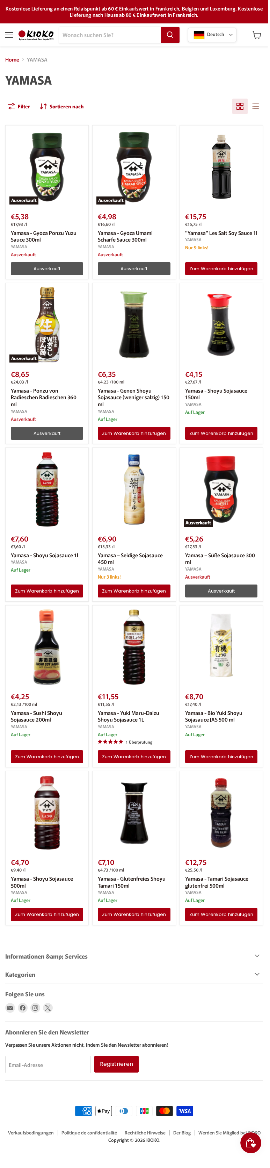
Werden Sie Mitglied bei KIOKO (229, 1132)
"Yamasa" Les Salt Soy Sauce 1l (221, 232)
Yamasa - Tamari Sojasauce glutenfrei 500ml (216, 882)
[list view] (255, 106)
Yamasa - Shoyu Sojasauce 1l (44, 555)
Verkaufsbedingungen (31, 1132)
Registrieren (116, 1064)
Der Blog (182, 1132)
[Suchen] (170, 35)
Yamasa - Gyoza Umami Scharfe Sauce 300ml (125, 236)
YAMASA (19, 246)
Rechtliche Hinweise (145, 1132)
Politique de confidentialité (89, 1132)
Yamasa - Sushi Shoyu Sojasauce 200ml (36, 716)
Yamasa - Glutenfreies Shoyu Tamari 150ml (132, 882)
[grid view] (240, 106)
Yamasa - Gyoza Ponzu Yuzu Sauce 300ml (43, 236)
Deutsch (215, 34)
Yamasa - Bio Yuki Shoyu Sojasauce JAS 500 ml (213, 716)
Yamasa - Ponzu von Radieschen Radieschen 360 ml (43, 397)
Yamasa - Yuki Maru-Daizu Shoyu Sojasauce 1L (128, 716)
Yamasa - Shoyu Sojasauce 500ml (42, 882)
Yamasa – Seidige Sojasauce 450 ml (130, 558)
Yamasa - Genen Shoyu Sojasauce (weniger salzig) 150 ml (133, 397)
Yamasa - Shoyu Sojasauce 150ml (216, 394)
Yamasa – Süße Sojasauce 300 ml (220, 558)
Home (12, 59)
